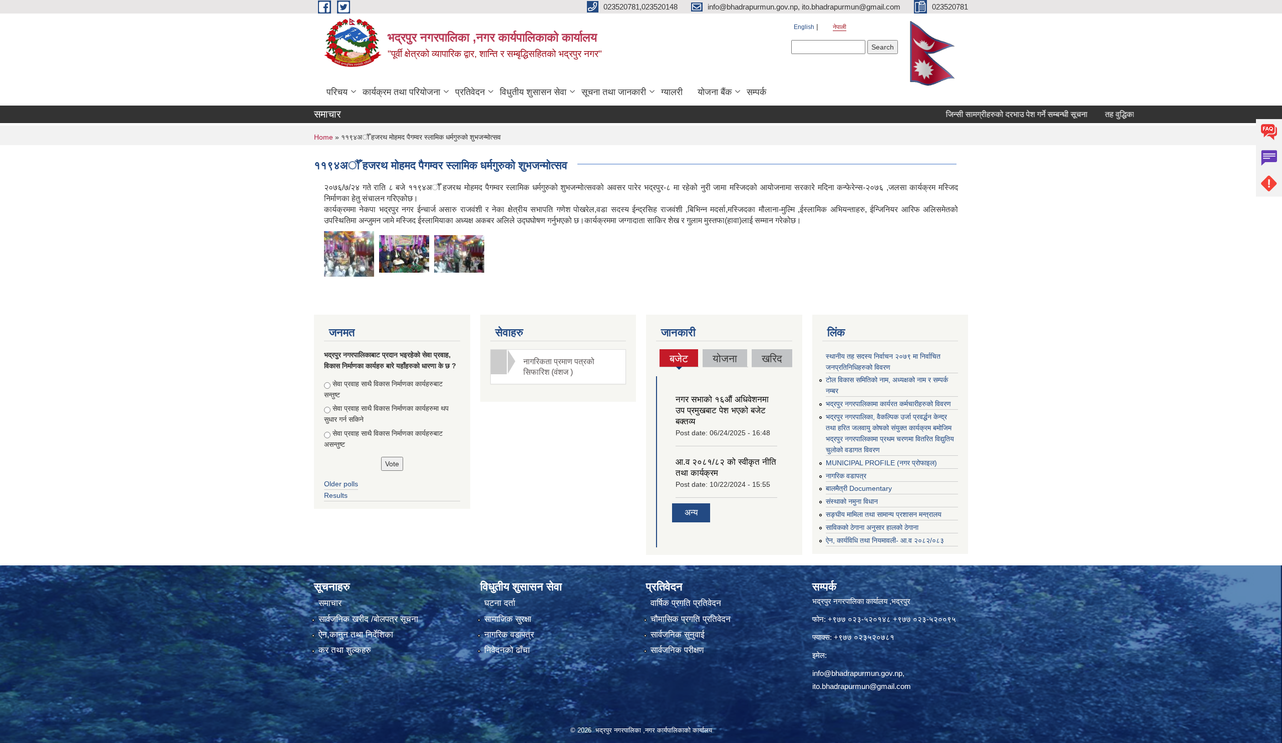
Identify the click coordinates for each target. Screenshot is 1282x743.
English (804, 27)
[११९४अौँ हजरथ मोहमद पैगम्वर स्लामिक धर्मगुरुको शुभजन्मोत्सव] (349, 253)
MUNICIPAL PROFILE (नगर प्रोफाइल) (881, 463)
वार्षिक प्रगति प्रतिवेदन (686, 603)
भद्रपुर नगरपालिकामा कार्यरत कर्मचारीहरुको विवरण (888, 404)
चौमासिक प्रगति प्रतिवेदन (691, 619)
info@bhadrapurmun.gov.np (857, 673)
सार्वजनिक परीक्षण (677, 650)
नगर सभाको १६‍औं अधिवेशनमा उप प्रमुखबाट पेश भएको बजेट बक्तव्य (722, 410)
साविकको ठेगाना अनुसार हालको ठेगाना (872, 527)
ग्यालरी (672, 92)
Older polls (341, 484)
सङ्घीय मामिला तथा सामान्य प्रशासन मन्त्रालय (883, 514)
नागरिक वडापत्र (846, 476)
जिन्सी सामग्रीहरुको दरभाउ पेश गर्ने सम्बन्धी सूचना (989, 114)
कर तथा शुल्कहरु (344, 650)
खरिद (772, 358)
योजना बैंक (715, 92)
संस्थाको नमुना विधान (852, 501)
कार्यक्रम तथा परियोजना (401, 92)
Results (336, 495)
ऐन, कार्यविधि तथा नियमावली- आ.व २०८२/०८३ (885, 540)
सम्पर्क (756, 92)
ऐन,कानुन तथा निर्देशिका (355, 634)
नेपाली (839, 27)
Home (323, 137)
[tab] (558, 367)
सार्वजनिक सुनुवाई (678, 634)
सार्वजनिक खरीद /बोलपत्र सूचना (368, 619)
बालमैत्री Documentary (859, 488)
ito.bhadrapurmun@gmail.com (861, 686)
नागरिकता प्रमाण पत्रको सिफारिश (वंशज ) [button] (558, 366)
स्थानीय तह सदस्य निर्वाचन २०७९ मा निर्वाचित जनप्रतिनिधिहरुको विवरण (883, 361)
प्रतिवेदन (470, 92)
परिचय (337, 92)
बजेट (679, 360)
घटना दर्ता (499, 603)
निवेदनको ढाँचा (507, 650)
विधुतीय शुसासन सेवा (533, 92)
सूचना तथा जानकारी (613, 92)
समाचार (330, 603)
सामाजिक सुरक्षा (507, 619)
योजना (725, 358)
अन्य (691, 512)
